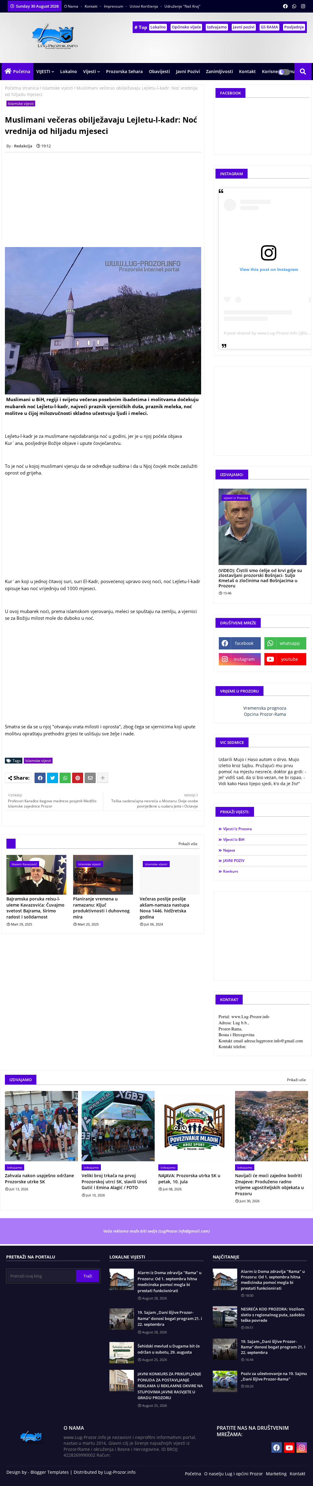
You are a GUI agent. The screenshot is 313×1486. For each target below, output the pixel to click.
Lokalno (158, 27)
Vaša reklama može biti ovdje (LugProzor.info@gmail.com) (156, 1231)
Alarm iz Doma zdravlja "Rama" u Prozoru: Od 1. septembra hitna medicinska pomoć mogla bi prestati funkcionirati (169, 1281)
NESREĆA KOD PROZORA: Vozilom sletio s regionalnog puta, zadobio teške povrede (273, 1314)
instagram (244, 659)
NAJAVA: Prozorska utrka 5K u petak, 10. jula (189, 1179)
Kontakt (91, 6)
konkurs (230, 871)
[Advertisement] (106, 199)
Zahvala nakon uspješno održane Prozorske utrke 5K (39, 1179)
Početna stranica (22, 88)
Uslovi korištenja (144, 6)
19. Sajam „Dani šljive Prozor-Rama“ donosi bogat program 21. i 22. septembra (170, 1318)
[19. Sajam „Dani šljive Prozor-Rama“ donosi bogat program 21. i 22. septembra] (225, 1349)
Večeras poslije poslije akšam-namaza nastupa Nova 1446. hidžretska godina (164, 908)
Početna (21, 71)
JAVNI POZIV (233, 860)
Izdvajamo (217, 27)
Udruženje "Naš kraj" (182, 6)
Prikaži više (188, 843)
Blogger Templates (50, 1472)
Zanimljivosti (219, 71)
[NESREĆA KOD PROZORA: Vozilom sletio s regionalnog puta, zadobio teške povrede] (225, 1317)
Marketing (276, 1474)
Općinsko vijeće (186, 27)
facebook (244, 643)
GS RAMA (269, 27)
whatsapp (290, 643)
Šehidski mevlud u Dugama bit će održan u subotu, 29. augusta (169, 1349)
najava (229, 850)
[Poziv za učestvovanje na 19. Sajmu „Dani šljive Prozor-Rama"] (225, 1381)
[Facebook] (40, 778)
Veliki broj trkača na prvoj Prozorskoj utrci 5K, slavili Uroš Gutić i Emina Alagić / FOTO (114, 1181)
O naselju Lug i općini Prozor (233, 1474)
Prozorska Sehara (124, 71)
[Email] (90, 778)
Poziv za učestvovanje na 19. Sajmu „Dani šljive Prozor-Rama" (274, 1376)
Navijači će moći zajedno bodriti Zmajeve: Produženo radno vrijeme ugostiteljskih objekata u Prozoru (269, 1184)
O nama (71, 6)
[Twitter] (52, 778)
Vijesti (89, 71)
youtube (289, 659)
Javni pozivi (244, 27)
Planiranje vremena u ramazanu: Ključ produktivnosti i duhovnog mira (101, 908)
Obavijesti (159, 71)
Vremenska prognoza (264, 708)
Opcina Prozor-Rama (265, 714)
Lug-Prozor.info (119, 1472)
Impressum (114, 6)
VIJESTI (43, 71)
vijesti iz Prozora (237, 828)
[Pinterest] (77, 778)
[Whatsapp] (65, 778)
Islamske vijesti (57, 88)
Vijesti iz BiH (234, 839)
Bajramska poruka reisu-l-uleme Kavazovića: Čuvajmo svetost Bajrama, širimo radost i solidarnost (35, 908)
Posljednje (294, 27)
